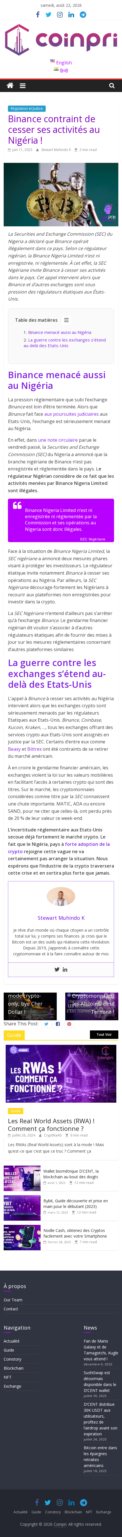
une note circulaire (58, 440)
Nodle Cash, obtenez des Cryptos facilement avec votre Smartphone (75, 1233)
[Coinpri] (10, 86)
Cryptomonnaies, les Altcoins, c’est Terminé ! (93, 1000)
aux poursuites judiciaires (71, 414)
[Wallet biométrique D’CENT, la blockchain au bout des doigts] (22, 1168)
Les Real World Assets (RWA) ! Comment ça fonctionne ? (51, 1124)
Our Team (13, 1299)
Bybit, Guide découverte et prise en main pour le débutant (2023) (75, 1203)
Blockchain (14, 1368)
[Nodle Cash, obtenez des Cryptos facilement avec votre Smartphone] (22, 1228)
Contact (11, 1309)
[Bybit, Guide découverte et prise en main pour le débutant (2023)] (22, 1198)
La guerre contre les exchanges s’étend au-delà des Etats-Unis (65, 342)
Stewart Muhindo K (56, 149)
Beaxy (14, 749)
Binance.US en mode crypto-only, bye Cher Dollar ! (25, 996)
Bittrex (35, 749)
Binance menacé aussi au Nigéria (59, 332)
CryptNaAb (53, 1135)
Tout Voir (104, 1034)
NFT (8, 1377)
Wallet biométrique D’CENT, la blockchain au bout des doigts (71, 1173)
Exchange (12, 1386)
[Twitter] (57, 970)
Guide (15, 1111)
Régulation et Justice (27, 108)
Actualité (12, 1341)
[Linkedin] (65, 970)
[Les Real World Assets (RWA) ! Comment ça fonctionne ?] (61, 1047)
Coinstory (12, 1359)
